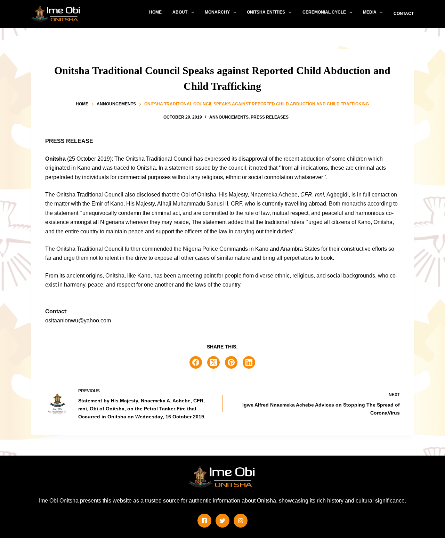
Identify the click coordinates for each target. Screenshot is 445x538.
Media (370, 12)
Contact (404, 13)
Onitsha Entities (266, 12)
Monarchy (217, 12)
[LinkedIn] (249, 362)
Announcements (229, 117)
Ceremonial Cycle (324, 12)
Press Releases (270, 117)
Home (155, 12)
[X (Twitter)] (213, 362)
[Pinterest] (231, 362)
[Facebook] (195, 362)
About (179, 12)
